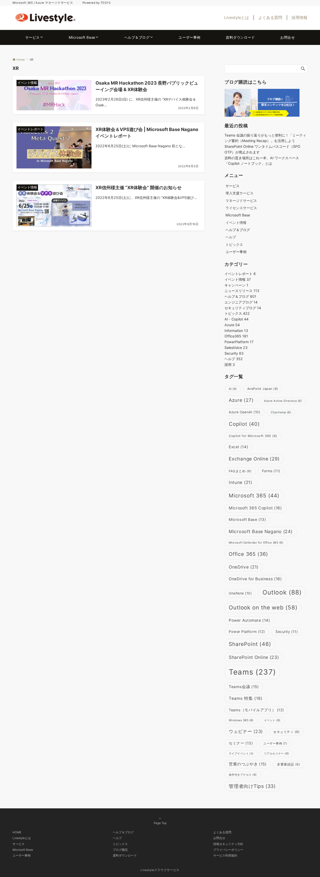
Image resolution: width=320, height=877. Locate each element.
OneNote (240, 593)
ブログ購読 (120, 850)
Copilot (244, 424)
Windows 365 (241, 720)
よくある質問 (270, 17)
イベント (272, 720)
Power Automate (249, 620)
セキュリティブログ (242, 308)
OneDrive (243, 567)
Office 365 (248, 554)
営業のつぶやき (247, 764)
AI (233, 389)
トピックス (234, 244)
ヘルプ (231, 237)
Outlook (282, 592)
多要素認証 (288, 764)
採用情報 (300, 17)
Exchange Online (254, 459)
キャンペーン (236, 285)
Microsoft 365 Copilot (255, 508)
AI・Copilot (236, 319)
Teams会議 (244, 686)
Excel (238, 446)
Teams (252, 672)
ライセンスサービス (241, 208)
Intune (240, 482)
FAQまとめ (240, 471)
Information (236, 330)
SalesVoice (236, 347)
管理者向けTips (252, 786)
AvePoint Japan (262, 389)
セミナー (241, 743)
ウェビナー (246, 731)
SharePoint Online (254, 657)
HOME (16, 832)
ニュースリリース (241, 291)
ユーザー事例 (275, 743)
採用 (229, 364)
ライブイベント (241, 753)
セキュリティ (286, 732)
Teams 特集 (245, 698)
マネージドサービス (241, 200)
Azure (232, 325)
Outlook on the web (263, 607)
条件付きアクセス (243, 774)
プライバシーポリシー (228, 850)
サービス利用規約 (225, 855)
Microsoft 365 (254, 495)
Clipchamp (281, 412)
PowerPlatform (239, 342)
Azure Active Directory (283, 401)
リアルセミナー (276, 753)
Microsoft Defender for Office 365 (256, 542)
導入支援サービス (240, 193)
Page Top (160, 823)
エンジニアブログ (241, 302)
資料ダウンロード (125, 855)
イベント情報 (236, 222)
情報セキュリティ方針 (228, 844)
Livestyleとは (236, 17)
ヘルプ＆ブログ (240, 296)
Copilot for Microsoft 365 (253, 436)
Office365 (236, 336)
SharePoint (250, 644)
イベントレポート (240, 274)
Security (234, 353)
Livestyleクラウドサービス (160, 870)
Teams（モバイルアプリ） (256, 710)
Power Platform (247, 631)
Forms (271, 471)
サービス (18, 844)
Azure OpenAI (244, 412)
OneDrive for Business (255, 579)
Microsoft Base (247, 519)
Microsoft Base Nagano (260, 531)
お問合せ (219, 838)
